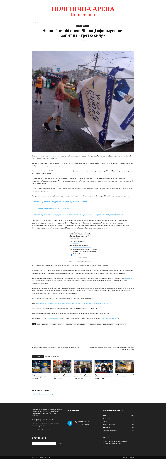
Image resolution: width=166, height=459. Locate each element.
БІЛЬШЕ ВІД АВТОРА (52, 356)
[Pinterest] (85, 44)
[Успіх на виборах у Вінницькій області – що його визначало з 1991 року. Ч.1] (83, 366)
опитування (52, 156)
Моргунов (60, 324)
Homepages (92, 2)
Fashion (60, 2)
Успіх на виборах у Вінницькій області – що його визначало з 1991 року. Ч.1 (83, 376)
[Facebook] (76, 44)
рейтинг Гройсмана (108, 324)
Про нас (132, 457)
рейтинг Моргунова (120, 324)
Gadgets (68, 2)
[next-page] (36, 382)
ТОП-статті (85, 25)
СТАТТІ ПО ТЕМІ (38, 356)
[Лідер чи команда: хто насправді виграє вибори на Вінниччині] (41, 366)
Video (84, 2)
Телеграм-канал (52, 318)
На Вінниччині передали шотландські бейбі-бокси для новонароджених (55, 348)
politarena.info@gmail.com (112, 443)
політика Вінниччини (79, 324)
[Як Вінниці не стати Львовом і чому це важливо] (124, 366)
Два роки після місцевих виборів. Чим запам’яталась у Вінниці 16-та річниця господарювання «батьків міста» (75, 303)
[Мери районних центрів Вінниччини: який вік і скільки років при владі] (104, 366)
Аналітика (79, 25)
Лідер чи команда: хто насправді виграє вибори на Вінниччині (40, 376)
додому (34, 22)
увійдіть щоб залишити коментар (42, 394)
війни (38, 324)
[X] (81, 44)
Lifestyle (76, 2)
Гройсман (45, 324)
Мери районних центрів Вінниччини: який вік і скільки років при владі (103, 376)
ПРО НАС (106, 437)
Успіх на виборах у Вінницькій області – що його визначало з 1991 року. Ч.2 (62, 376)
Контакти (125, 457)
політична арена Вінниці (94, 324)
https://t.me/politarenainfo (109, 318)
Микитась (128, 278)
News (54, 2)
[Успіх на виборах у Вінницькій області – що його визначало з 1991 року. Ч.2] (62, 366)
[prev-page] (33, 382)
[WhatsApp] (90, 44)
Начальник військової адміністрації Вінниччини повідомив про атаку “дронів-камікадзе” (111, 349)
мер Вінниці (53, 324)
